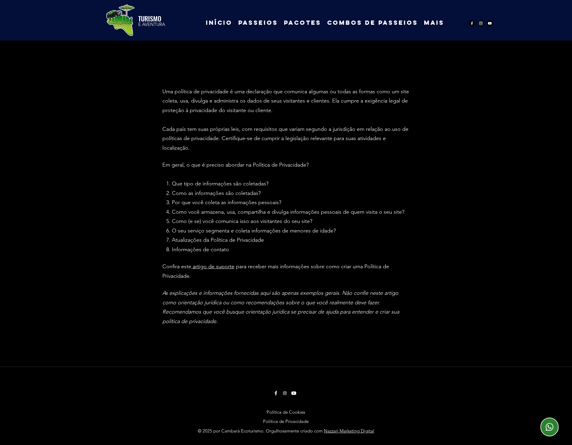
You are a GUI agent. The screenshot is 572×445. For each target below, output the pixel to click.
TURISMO (149, 18)
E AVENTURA (151, 24)
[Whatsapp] (549, 427)
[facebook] (472, 23)
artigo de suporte (213, 266)
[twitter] (481, 23)
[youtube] (490, 23)
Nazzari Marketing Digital (349, 431)
